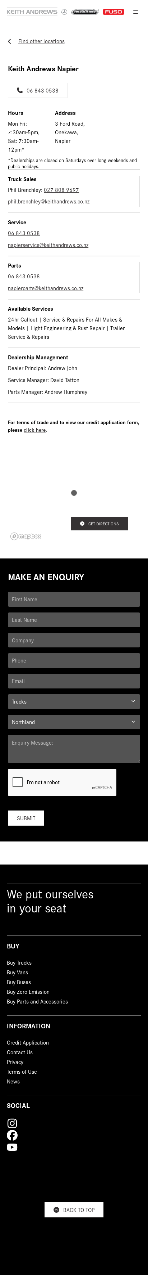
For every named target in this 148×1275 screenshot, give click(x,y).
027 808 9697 (61, 189)
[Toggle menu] (135, 12)
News (13, 1082)
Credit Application (28, 1043)
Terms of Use (22, 1072)
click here (35, 429)
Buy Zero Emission (28, 992)
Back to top (78, 1209)
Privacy (15, 1062)
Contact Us (20, 1053)
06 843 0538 (43, 90)
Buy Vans (17, 973)
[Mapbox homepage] (26, 536)
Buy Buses (19, 983)
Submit (26, 818)
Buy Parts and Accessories (37, 1002)
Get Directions (103, 523)
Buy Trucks (19, 963)
